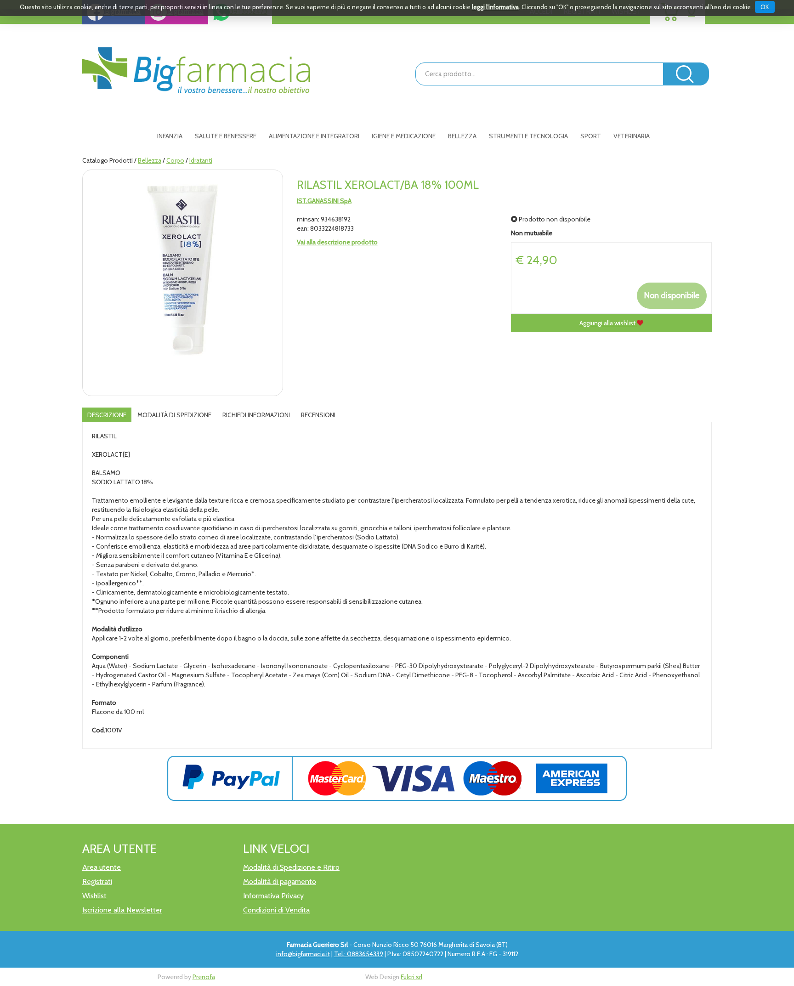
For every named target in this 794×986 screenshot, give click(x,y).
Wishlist (94, 895)
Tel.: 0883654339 (358, 954)
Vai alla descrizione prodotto (337, 242)
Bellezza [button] (462, 136)
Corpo (175, 160)
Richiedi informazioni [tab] (256, 415)
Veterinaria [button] (631, 136)
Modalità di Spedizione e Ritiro (291, 867)
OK (764, 7)
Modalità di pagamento (279, 881)
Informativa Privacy (273, 895)
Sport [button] (590, 136)
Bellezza (149, 160)
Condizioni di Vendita (276, 910)
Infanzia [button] (169, 136)
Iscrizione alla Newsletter (122, 910)
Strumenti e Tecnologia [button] (528, 136)
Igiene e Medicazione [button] (404, 136)
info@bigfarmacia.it (303, 954)
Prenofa (204, 977)
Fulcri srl (411, 977)
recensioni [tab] (318, 415)
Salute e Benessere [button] (225, 136)
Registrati (97, 881)
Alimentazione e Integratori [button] (314, 136)
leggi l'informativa (495, 7)
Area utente (101, 867)
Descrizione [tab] (106, 415)
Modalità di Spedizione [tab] (174, 415)
